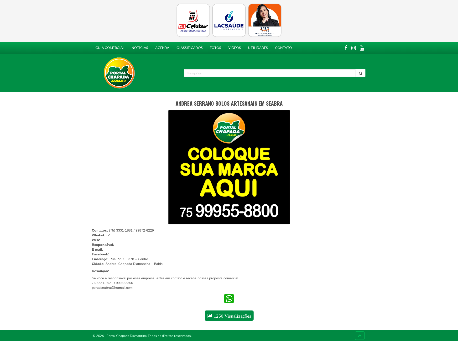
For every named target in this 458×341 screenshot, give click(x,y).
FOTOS (215, 48)
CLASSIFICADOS (190, 48)
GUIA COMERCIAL (110, 48)
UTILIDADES (258, 48)
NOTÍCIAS (140, 48)
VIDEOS (234, 48)
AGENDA (162, 48)
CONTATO (283, 48)
